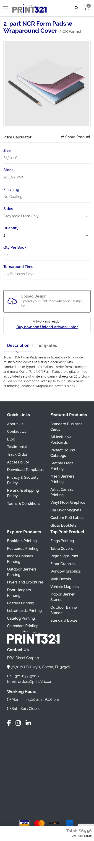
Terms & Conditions (23, 503)
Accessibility (18, 462)
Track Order (17, 454)
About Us (15, 424)
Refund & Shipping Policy (23, 493)
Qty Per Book (14, 247)
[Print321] (29, 8)
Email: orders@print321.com (30, 681)
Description (18, 345)
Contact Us (16, 431)
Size (7, 150)
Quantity (10, 228)
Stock (8, 170)
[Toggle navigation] (6, 8)
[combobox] (47, 217)
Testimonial (17, 447)
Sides (8, 209)
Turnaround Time (18, 267)
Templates (47, 345)
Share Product (77, 137)
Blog (11, 439)
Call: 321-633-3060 (23, 676)
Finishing (11, 189)
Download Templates (25, 470)
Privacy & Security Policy (23, 480)
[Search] (76, 8)
